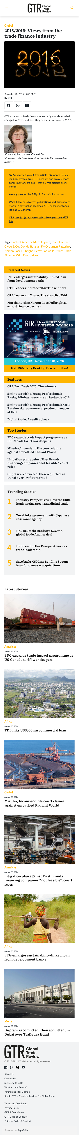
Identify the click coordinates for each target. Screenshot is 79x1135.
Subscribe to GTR (13, 1083)
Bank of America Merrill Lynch (30, 242)
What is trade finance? (15, 1087)
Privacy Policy (11, 1108)
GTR (10, 98)
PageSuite (23, 1130)
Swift (59, 251)
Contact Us (10, 1079)
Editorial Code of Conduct (17, 1121)
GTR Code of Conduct (15, 1117)
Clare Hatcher (60, 242)
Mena (8, 1021)
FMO (44, 246)
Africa (8, 721)
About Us (9, 1074)
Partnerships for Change (17, 1092)
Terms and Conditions (15, 1104)
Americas (10, 646)
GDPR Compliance (14, 1112)
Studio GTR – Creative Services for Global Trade (29, 1096)
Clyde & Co (11, 246)
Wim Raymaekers (27, 255)
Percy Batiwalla (44, 251)
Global (8, 25)
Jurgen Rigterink (59, 246)
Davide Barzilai (30, 246)
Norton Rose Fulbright (18, 251)
